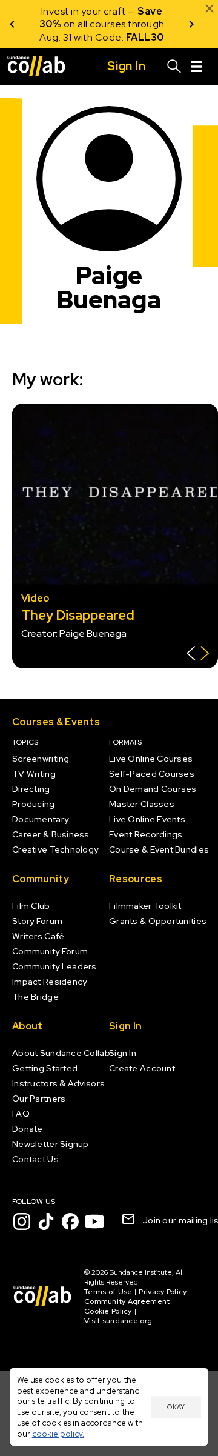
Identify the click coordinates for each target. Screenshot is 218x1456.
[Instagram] (21, 1221)
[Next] (191, 24)
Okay (176, 1407)
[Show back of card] (198, 654)
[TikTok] (46, 1221)
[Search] (174, 66)
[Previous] (12, 24)
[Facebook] (70, 1221)
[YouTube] (94, 1221)
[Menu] (196, 66)
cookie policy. (58, 1433)
